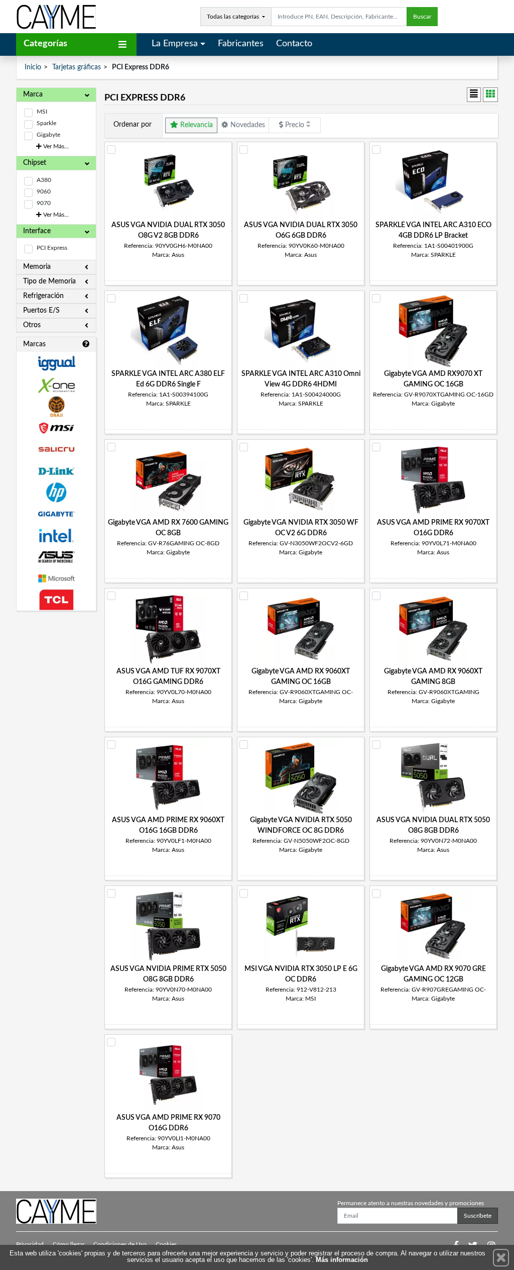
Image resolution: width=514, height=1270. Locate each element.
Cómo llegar (68, 1244)
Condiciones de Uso (120, 1244)
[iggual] (56, 363)
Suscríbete (477, 1216)
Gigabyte (48, 135)
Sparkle (46, 123)
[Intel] (56, 535)
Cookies (166, 1244)
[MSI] (56, 428)
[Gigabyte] (56, 514)
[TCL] (56, 600)
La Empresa (175, 43)
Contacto (294, 43)
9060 (44, 191)
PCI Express (52, 248)
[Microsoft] (56, 579)
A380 (44, 180)
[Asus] (56, 557)
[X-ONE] (56, 385)
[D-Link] (56, 471)
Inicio (33, 67)
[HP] (56, 493)
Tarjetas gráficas (76, 67)
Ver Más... (55, 146)
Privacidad (30, 1244)
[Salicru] (56, 449)
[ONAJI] (56, 407)
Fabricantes (241, 43)
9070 (44, 203)
